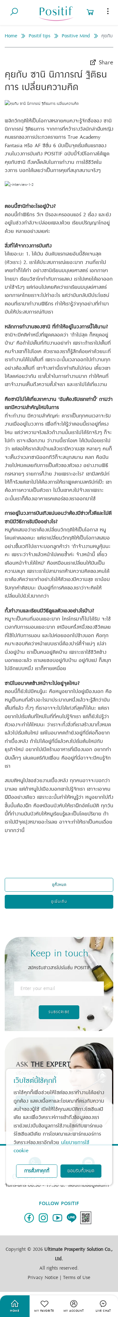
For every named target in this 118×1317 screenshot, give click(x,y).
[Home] (56, 12)
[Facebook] (29, 1218)
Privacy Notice (43, 1277)
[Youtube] (57, 1218)
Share (105, 62)
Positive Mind (76, 36)
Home (11, 36)
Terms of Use (76, 1277)
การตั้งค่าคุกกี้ (36, 1171)
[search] (14, 6)
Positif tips (39, 36)
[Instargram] (43, 1218)
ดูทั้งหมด (59, 884)
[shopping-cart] (90, 6)
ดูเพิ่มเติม (59, 901)
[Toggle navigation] (108, 11)
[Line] (71, 1218)
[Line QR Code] (85, 1218)
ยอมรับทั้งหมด (80, 1171)
